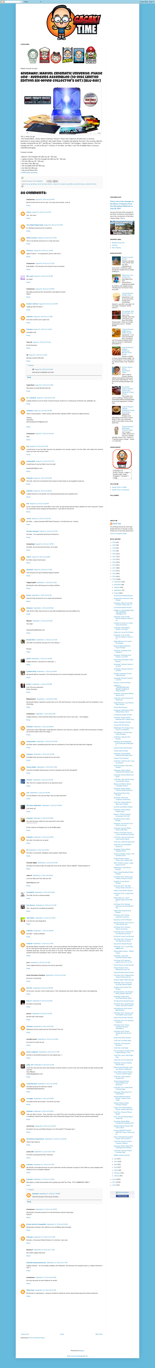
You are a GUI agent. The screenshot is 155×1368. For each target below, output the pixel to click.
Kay (27, 446)
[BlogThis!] (50, 181)
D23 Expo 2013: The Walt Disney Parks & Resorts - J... (124, 886)
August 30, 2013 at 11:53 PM (48, 304)
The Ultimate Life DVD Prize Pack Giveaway (123, 733)
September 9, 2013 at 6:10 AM (44, 1065)
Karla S (28, 684)
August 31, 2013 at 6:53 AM (44, 433)
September (118, 590)
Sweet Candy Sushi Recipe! (123, 748)
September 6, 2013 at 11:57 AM (46, 905)
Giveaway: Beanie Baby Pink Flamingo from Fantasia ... (123, 1147)
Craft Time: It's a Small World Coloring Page (123, 1088)
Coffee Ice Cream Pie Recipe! (123, 632)
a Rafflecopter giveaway (29, 172)
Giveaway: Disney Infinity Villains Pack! (122, 810)
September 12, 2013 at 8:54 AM (57, 1224)
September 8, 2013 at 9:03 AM (43, 1026)
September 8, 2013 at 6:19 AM (42, 1001)
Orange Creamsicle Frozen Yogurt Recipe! (123, 674)
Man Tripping (116, 248)
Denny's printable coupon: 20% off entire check (124, 854)
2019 (114, 562)
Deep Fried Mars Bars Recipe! (124, 972)
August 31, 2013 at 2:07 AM (42, 342)
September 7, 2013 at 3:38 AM (43, 931)
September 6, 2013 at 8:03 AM (45, 892)
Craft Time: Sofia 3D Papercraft (124, 842)
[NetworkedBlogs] (122, 1192)
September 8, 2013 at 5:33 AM (56, 975)
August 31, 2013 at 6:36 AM (43, 411)
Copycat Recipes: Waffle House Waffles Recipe (128, 331)
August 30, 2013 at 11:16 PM (43, 250)
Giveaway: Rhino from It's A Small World (123, 1093)
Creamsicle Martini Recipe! (123, 607)
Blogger (81, 1350)
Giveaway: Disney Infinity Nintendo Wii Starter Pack (123, 754)
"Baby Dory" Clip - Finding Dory (128, 276)
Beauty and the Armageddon (36, 1224)
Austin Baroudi (31, 1084)
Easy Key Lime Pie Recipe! (123, 920)
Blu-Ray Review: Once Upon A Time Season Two (124, 923)
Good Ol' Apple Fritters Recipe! (124, 980)
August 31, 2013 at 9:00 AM (43, 478)
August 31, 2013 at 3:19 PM (44, 544)
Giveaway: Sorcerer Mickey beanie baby (123, 1063)
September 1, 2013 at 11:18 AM (41, 658)
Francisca (29, 250)
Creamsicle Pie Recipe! (121, 725)
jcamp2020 (30, 892)
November (117, 584)
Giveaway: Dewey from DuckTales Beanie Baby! (123, 997)
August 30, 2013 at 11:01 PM (53, 225)
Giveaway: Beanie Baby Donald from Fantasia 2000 (124, 1122)
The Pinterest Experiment (35, 1139)
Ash (27, 793)
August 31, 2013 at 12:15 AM (43, 316)
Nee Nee (29, 988)
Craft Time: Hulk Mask (121, 1048)
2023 (114, 551)
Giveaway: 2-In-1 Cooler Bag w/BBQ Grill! (123, 947)
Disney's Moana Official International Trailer (127, 369)
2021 (114, 556)
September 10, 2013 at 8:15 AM (44, 1152)
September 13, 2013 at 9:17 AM (44, 1250)
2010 (114, 1185)
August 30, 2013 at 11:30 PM (43, 276)
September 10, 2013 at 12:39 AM (55, 1139)
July (115, 1159)
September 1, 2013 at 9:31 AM (42, 621)
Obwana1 (29, 608)
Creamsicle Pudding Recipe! (123, 595)
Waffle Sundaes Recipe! (122, 1155)
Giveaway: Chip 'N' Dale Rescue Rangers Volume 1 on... (123, 636)
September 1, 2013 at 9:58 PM (43, 727)
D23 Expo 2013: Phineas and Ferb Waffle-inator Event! (123, 1014)
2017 (114, 568)
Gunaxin (115, 245)
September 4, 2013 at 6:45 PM (43, 875)
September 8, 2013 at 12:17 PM (49, 1052)
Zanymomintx (31, 741)
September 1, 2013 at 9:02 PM (45, 714)
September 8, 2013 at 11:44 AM (48, 1039)
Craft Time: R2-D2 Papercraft (123, 1060)
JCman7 (29, 780)
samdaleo (29, 411)
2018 (114, 565)
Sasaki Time (31, 181)
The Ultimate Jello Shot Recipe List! (128, 312)
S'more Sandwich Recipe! (122, 722)
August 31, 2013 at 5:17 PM (43, 570)
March (116, 1170)
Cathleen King (31, 671)
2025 (114, 545)
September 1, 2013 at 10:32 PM (44, 754)
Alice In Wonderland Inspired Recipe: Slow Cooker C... (123, 1137)
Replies (31, 365)
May (115, 1164)
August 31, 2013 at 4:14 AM (38, 355)
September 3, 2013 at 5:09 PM (43, 818)
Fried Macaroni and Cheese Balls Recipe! (123, 1009)
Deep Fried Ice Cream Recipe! (124, 965)
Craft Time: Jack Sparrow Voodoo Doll (122, 1077)
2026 (114, 542)
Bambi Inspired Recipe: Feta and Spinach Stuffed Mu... (123, 1068)
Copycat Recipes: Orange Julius (128, 294)
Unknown (29, 316)
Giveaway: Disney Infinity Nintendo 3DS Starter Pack (123, 771)
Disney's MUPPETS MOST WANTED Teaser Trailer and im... (124, 1132)
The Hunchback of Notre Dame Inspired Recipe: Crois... (124, 1051)
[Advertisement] (122, 80)
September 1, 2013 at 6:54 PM (42, 684)
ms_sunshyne (31, 398)
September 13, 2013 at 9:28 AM (45, 1277)
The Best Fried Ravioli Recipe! (124, 1001)
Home (62, 1334)
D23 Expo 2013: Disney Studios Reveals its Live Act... (122, 1033)
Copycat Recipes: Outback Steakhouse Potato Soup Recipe (128, 409)
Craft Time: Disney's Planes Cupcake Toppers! (123, 1142)
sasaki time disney (79, 184)
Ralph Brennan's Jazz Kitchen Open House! (124, 703)
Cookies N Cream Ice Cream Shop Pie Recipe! (123, 624)
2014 (114, 576)
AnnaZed (29, 818)
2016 (114, 571)
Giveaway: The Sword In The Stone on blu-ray (123, 824)
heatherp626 (30, 461)
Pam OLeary (30, 905)
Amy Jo (29, 1001)
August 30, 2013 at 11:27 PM (44, 263)
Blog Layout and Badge (75, 1356)
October (117, 587)
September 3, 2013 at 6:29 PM (43, 837)
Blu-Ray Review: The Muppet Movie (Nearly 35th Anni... (123, 992)
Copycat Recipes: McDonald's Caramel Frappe (128, 428)
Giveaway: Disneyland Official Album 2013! (123, 694)
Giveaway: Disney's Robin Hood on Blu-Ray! (122, 829)
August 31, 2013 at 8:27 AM (39, 446)
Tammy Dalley (31, 767)
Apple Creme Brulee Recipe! (123, 890)
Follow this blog (122, 1196)
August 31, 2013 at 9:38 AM (43, 491)
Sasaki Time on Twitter (119, 487)
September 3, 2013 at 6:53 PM (39, 850)
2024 (114, 548)
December (117, 582)
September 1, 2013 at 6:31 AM (41, 595)
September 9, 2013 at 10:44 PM (45, 1126)
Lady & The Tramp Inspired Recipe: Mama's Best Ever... (124, 1108)
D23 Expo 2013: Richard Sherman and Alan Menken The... (124, 906)
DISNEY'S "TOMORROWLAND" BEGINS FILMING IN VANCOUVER (121, 688)
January (117, 1176)
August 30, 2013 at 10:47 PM (41, 212)
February (117, 1173)
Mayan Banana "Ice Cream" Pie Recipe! (123, 642)
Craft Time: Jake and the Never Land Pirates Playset (124, 838)
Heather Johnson (32, 304)
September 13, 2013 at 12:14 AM (44, 1237)
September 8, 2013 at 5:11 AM (40, 962)
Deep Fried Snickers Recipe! (123, 1017)
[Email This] (47, 181)
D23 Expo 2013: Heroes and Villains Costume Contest (123, 877)
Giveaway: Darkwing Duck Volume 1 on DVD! (122, 656)
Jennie (28, 518)
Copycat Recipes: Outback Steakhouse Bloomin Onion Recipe (128, 351)
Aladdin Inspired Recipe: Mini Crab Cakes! (123, 1127)
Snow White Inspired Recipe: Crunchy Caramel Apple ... (123, 1073)
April (115, 1167)
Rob (27, 504)
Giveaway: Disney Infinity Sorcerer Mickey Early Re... (123, 789)
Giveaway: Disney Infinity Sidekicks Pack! (122, 850)
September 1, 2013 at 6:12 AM (47, 582)
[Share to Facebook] (54, 181)
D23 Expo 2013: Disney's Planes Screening (122, 928)
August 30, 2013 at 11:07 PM (47, 238)
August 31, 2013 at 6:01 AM (46, 398)
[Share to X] (52, 181)
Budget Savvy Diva (118, 243)
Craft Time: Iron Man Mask (122, 1040)
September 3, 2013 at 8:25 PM (48, 863)
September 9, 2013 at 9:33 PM (44, 1098)
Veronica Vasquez (32, 531)
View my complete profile (118, 533)
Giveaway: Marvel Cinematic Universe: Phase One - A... (123, 604)
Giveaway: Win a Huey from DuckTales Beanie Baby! (123, 983)
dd (27, 850)
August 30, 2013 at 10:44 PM (44, 199)
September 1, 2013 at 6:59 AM (43, 608)
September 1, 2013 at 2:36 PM (47, 671)
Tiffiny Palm (30, 1290)
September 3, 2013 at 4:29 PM (52, 805)
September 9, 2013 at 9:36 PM (43, 1111)
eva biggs (29, 1098)
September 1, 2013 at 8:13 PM (47, 699)
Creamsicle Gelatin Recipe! (123, 715)
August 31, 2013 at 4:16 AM (44, 369)
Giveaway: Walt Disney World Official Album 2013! (123, 711)
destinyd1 (29, 570)
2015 (114, 573)
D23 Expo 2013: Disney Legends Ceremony (121, 916)
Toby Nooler (30, 918)
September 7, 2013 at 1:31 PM (43, 943)
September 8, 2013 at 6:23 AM (42, 1013)
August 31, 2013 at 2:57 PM (48, 531)
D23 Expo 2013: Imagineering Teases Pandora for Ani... (124, 976)
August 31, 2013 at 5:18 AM (44, 385)
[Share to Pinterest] (57, 181)
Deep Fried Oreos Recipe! (122, 1038)
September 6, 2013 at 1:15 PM (45, 918)
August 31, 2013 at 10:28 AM (39, 504)
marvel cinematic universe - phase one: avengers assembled (55, 184)
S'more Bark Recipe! (120, 707)
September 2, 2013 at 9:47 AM (47, 767)
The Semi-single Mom (33, 805)
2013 (114, 579)
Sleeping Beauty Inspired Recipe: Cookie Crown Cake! (122, 1098)
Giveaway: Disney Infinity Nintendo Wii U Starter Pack (124, 718)
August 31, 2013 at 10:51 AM (41, 518)
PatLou (28, 212)
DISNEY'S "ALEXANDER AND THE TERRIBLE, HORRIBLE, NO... (124, 612)
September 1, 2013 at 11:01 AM (46, 640)
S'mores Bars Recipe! (121, 751)
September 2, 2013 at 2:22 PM (43, 780)
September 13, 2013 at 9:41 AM (45, 1290)
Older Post (98, 1334)
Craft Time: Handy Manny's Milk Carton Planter (123, 803)
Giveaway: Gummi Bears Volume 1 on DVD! (122, 628)
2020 (114, 559)
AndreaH (29, 943)
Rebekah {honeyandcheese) (36, 1263)
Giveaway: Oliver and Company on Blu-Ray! (122, 798)
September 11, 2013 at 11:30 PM (46, 1209)
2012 (114, 1179)
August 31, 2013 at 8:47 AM (45, 461)
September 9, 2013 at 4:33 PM (47, 1084)
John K (28, 557)
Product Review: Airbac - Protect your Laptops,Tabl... (123, 859)
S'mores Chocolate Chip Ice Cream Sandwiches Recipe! (124, 833)
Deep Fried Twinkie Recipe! (123, 944)
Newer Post (25, 1334)
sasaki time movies (90, 184)
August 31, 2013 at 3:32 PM (41, 557)
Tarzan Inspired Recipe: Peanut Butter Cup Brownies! (121, 1083)
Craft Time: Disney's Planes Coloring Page (123, 1151)
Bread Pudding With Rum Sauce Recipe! (122, 647)
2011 (114, 1182)
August (116, 593)
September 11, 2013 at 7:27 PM (44, 1179)
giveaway (33, 184)
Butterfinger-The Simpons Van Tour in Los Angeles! (124, 728)
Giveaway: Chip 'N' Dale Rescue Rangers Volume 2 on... (123, 618)
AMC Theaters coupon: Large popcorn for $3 (123, 864)
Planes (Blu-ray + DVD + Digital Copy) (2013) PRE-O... (123, 899)
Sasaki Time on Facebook (120, 490)
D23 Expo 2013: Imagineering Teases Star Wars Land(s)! (124, 1004)
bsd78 (28, 658)
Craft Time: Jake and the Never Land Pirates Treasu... (124, 780)
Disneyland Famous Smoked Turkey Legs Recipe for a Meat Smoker (128, 390)
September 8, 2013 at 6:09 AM (43, 988)
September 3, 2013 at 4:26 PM (40, 793)
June (116, 1161)
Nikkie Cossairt (31, 238)
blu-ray (28, 184)
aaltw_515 (29, 1065)
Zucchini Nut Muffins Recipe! (123, 807)
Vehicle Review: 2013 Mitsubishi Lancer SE (122, 968)
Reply (28, 205)
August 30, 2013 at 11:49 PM (44, 289)
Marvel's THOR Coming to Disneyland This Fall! (122, 815)
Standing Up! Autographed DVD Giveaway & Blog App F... (123, 743)
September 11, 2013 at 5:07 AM (44, 1164)
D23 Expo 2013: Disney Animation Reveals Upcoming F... (121, 1026)
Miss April (29, 276)
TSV (86, 1356)
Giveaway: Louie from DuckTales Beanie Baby (122, 956)
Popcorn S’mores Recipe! (122, 683)
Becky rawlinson (32, 1052)
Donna (28, 595)
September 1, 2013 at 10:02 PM (47, 741)
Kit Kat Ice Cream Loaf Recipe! (124, 936)
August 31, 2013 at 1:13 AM (43, 329)
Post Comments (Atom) (37, 1338)
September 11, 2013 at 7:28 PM (49, 1194)
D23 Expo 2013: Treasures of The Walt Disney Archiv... (123, 932)
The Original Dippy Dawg (34, 225)
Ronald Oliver (31, 640)
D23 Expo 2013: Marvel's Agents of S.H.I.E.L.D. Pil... (123, 961)
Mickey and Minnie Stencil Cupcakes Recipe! (122, 785)
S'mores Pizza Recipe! (121, 758)
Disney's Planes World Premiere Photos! (121, 1104)
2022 (114, 554)
